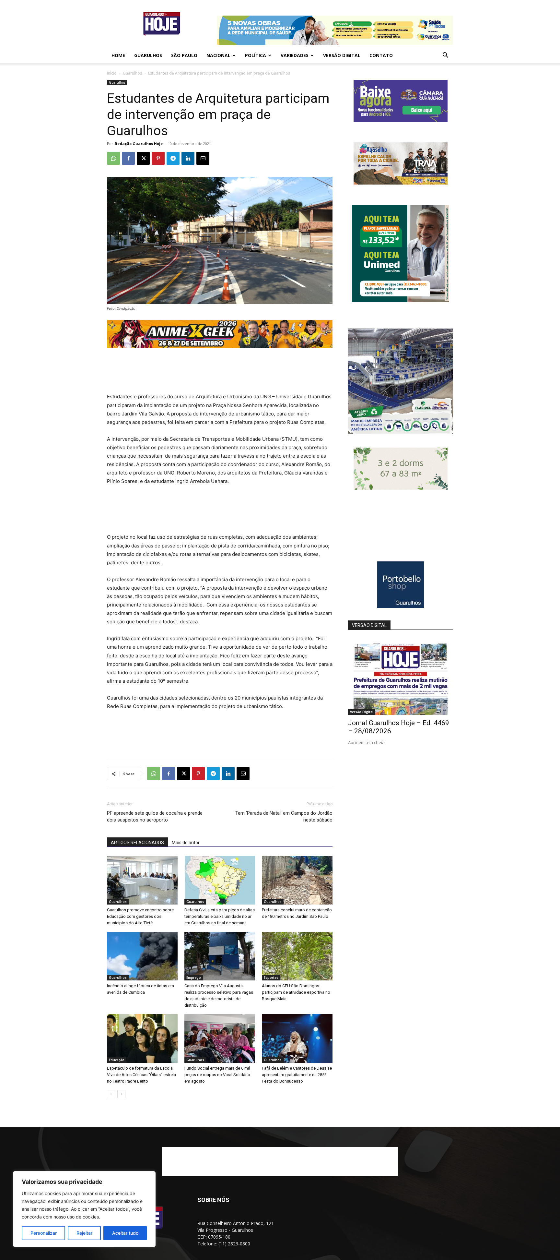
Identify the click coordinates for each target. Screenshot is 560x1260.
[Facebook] (128, 158)
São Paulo (184, 55)
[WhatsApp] (113, 158)
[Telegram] (173, 158)
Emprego (193, 977)
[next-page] (121, 1094)
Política (255, 55)
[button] (445, 56)
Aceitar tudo (125, 1233)
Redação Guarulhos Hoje (139, 143)
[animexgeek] (219, 346)
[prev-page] (111, 1094)
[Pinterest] (158, 158)
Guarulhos (148, 55)
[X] (143, 158)
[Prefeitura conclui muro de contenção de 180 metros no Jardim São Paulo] (297, 880)
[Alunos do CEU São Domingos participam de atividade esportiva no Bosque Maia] (297, 956)
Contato (381, 55)
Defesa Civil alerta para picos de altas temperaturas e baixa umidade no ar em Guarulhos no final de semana (219, 916)
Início (112, 73)
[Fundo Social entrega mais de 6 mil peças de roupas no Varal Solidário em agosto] (219, 1038)
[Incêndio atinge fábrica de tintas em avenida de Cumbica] (142, 956)
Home (118, 55)
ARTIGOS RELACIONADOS (137, 842)
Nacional (218, 55)
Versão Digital (341, 55)
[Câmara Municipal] (401, 120)
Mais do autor (186, 842)
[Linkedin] (187, 158)
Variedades (295, 55)
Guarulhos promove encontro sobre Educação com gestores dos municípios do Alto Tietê (140, 916)
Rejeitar (84, 1233)
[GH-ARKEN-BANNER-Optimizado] (401, 488)
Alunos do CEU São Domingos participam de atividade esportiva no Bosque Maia (296, 992)
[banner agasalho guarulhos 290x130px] (401, 183)
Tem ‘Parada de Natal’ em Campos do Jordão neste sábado (283, 816)
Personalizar (43, 1233)
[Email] (202, 158)
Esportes (271, 977)
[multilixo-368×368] (400, 432)
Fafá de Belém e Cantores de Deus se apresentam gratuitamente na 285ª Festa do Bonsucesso (297, 1075)
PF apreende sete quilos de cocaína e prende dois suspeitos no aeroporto (155, 816)
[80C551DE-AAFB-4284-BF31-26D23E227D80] (400, 300)
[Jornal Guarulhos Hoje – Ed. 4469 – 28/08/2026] (400, 677)
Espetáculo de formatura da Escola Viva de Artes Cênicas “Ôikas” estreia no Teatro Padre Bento (141, 1075)
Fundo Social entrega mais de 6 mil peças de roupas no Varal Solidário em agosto (217, 1075)
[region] (84, 1209)
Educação (116, 1060)
